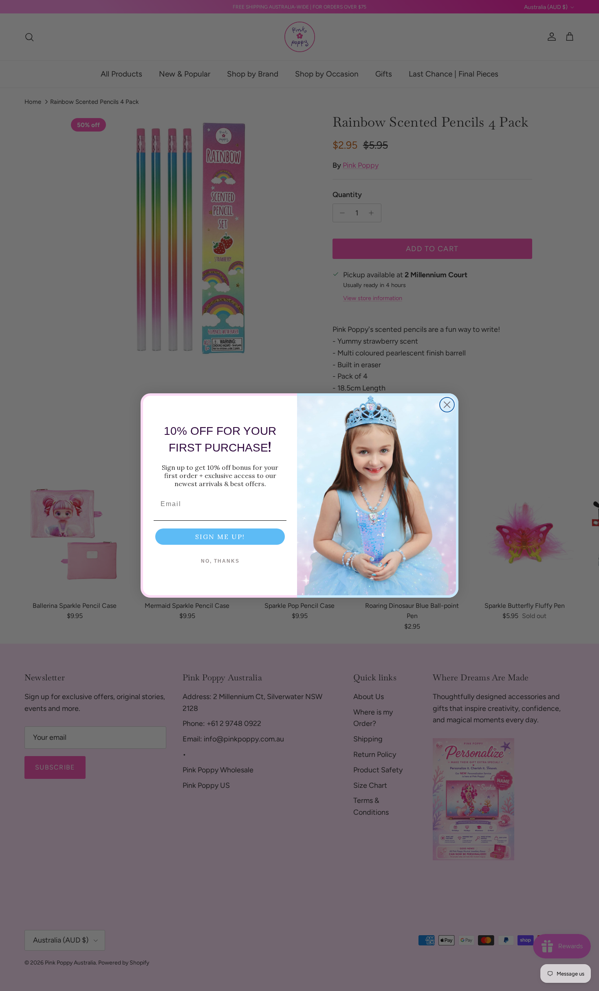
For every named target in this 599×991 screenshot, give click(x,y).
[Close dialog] (447, 404)
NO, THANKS (220, 561)
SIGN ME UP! (220, 537)
